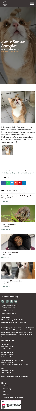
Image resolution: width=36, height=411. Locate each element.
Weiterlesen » (5, 201)
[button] (3, 183)
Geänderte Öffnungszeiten (11, 281)
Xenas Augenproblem (9, 253)
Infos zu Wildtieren (8, 224)
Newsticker (12, 49)
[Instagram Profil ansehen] (2, 301)
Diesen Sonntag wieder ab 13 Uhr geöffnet (17, 196)
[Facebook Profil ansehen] (11, 301)
